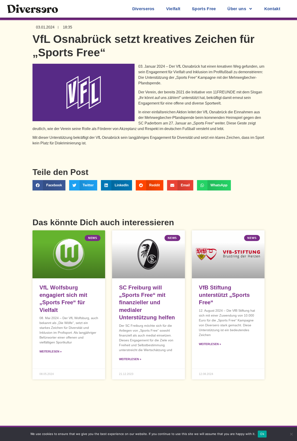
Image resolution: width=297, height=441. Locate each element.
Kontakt (272, 8)
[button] (48, 185)
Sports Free (204, 8)
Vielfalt (173, 8)
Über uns (236, 8)
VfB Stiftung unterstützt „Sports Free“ (224, 295)
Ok (262, 434)
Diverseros (143, 8)
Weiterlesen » (50, 351)
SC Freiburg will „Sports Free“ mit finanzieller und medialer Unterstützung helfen (147, 302)
